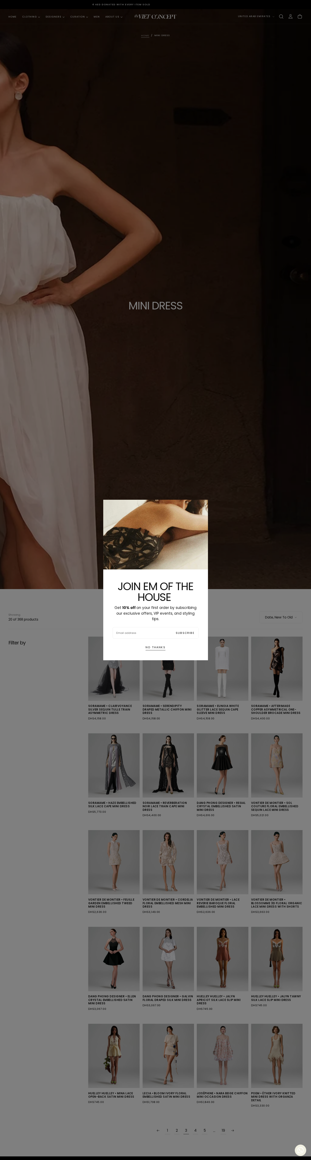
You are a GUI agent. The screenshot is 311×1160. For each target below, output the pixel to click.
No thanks (155, 647)
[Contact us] (299, 1150)
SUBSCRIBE (185, 633)
